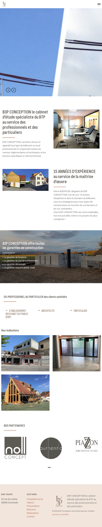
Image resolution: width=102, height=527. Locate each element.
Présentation (33, 506)
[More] (15, 448)
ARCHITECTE (47, 311)
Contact (31, 516)
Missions (31, 509)
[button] (19, 313)
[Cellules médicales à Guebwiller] (77, 353)
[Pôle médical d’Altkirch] (25, 353)
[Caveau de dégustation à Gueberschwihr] (25, 392)
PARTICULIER (80, 311)
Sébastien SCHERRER (60, 514)
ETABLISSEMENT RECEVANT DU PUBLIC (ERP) (17, 314)
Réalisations (33, 513)
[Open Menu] (99, 4)
